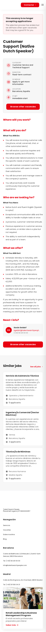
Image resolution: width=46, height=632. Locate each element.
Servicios (6, 525)
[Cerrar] (39, 590)
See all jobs (35, 366)
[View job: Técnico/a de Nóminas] (23, 465)
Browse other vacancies (23, 106)
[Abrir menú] (42, 5)
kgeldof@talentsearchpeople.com (27, 330)
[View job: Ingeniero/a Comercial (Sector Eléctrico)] (23, 427)
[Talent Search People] (10, 5)
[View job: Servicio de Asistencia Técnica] (23, 389)
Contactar (29, 5)
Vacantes (7, 530)
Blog (5, 539)
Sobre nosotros (9, 534)
